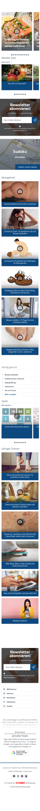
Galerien (10, 693)
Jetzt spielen (20, 157)
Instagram (18, 776)
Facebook (14, 776)
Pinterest (22, 776)
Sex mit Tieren (10, 390)
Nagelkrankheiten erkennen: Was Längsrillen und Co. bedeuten (20, 341)
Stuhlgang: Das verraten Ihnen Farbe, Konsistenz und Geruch (20, 282)
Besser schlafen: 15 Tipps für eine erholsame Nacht (20, 311)
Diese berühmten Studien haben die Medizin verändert (20, 496)
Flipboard (26, 776)
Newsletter (11, 698)
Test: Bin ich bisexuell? (17, 77)
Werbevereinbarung (19, 130)
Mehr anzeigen (10, 394)
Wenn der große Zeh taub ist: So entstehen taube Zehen (20, 466)
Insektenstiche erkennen (14, 379)
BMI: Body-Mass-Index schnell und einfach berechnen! (20, 555)
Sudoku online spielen (27, 167)
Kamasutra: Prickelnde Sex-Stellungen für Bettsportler (20, 252)
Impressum (7, 768)
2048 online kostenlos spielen (17, 423)
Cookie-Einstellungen (15, 771)
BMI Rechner (12, 689)
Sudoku (10, 706)
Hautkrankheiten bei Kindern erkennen (20, 194)
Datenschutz (16, 768)
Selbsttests (11, 702)
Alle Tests (6, 62)
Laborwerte (9, 386)
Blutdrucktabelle (11, 375)
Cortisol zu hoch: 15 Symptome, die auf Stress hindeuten (20, 223)
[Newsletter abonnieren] (35, 120)
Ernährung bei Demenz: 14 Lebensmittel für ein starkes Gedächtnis (17, 31)
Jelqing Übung (10, 383)
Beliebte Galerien (20, 611)
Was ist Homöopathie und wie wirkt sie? (20, 583)
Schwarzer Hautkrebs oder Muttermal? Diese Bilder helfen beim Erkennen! (20, 525)
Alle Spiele (6, 405)
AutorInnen (28, 771)
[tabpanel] (17, 31)
